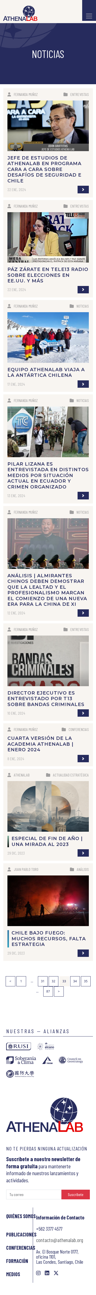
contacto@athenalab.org (59, 1239)
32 (53, 981)
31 (43, 981)
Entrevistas (79, 94)
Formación (17, 1261)
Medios (13, 1274)
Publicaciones (21, 1234)
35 (86, 981)
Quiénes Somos (21, 1216)
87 (48, 991)
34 (75, 981)
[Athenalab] (18, 13)
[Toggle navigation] (89, 10)
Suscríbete (75, 1194)
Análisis (83, 869)
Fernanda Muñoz (26, 94)
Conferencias (79, 729)
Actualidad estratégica (71, 774)
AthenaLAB (22, 774)
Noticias (83, 306)
